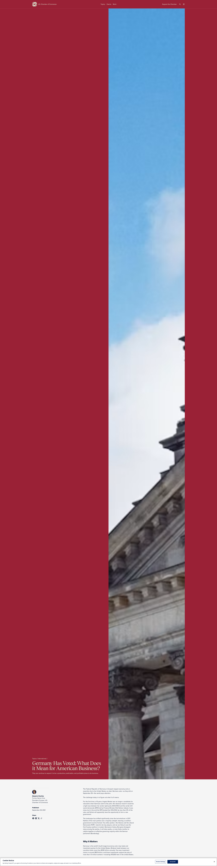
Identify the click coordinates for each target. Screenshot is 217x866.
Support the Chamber (169, 4)
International (42, 759)
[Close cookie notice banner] (214, 862)
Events (109, 4)
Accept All (172, 861)
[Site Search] (180, 4)
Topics (103, 4)
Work (114, 4)
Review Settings (160, 861)
